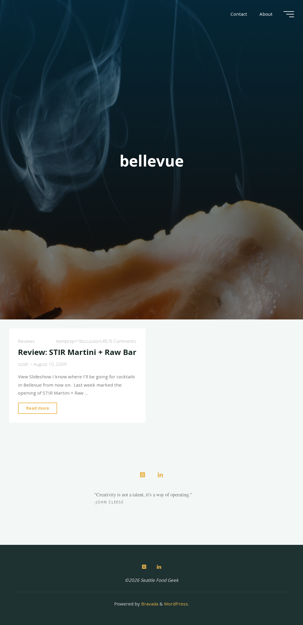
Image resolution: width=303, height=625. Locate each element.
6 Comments (123, 341)
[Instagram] (142, 475)
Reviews (26, 341)
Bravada (149, 604)
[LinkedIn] (160, 475)
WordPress (176, 604)
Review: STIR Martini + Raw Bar (77, 352)
